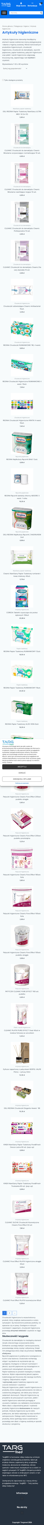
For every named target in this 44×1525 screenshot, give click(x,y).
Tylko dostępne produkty (13, 80)
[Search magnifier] (41, 12)
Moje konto (21, 6)
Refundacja (32, 6)
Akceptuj (22, 767)
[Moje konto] (21, 3)
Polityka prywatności (22, 783)
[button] (22, 1498)
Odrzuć (22, 773)
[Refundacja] (32, 3)
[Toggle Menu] (4, 13)
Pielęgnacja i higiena (21, 26)
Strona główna (7, 26)
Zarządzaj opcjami (22, 779)
